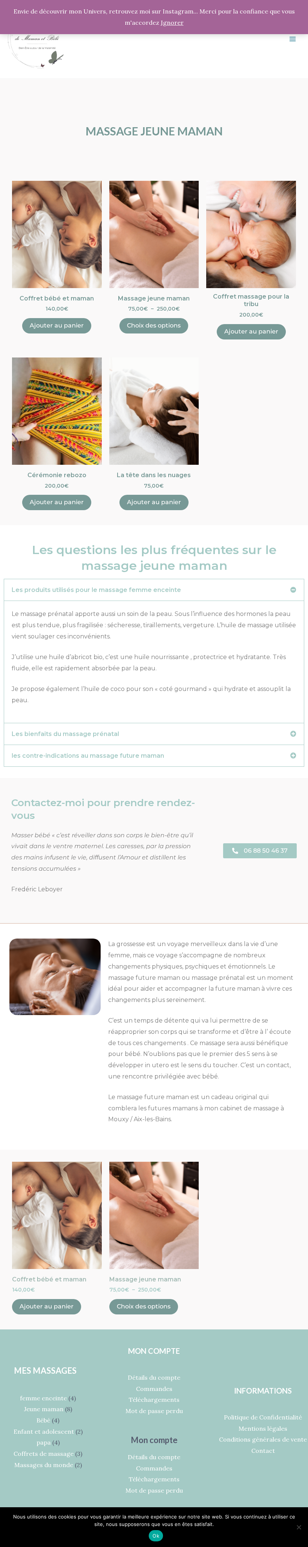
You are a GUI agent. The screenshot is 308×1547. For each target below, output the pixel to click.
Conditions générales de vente (263, 1439)
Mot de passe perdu (154, 1411)
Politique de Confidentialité (263, 1417)
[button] (154, 590)
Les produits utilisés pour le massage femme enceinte (96, 589)
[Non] (298, 1527)
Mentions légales (263, 1428)
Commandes (154, 1388)
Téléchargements (154, 1399)
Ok (155, 1536)
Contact (263, 1450)
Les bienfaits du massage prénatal (65, 733)
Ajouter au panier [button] (57, 325)
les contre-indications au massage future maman (88, 755)
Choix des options (154, 325)
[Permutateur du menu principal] (292, 39)
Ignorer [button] (172, 22)
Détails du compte (154, 1377)
